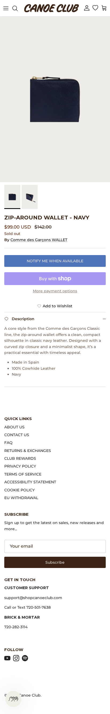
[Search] (17, 8)
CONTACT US (16, 434)
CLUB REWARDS (20, 458)
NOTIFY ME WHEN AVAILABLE (55, 261)
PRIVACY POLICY (20, 466)
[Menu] (6, 8)
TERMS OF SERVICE (22, 474)
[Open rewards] (13, 699)
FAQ (8, 442)
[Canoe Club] (51, 8)
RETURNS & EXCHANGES (27, 450)
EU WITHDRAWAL (21, 497)
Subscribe (55, 562)
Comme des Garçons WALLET (38, 239)
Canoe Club (29, 695)
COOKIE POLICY (19, 490)
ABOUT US (14, 427)
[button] (87, 8)
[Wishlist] (95, 8)
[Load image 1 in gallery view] (55, 99)
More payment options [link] (55, 291)
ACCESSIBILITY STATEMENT (30, 482)
